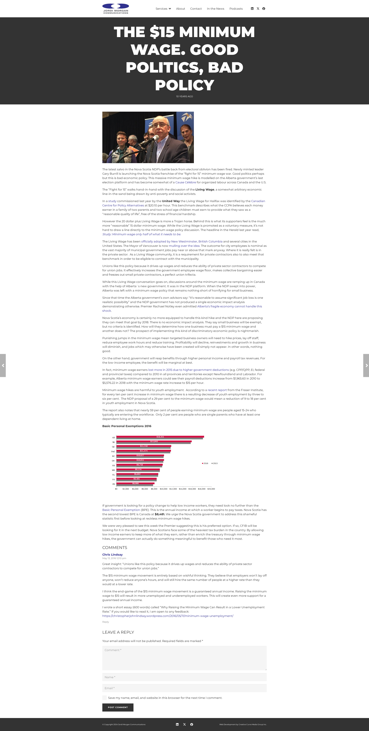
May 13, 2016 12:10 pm (114, 558)
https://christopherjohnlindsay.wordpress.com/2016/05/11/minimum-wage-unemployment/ (167, 616)
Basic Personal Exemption (121, 510)
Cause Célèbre (186, 182)
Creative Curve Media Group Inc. (253, 724)
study (112, 201)
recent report (218, 390)
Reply (105, 622)
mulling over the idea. (184, 246)
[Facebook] (264, 9)
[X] (258, 9)
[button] (169, 8)
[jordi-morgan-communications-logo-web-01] (115, 9)
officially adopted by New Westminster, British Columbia (182, 241)
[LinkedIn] (252, 9)
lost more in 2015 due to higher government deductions (189, 370)
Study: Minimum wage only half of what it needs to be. (141, 234)
